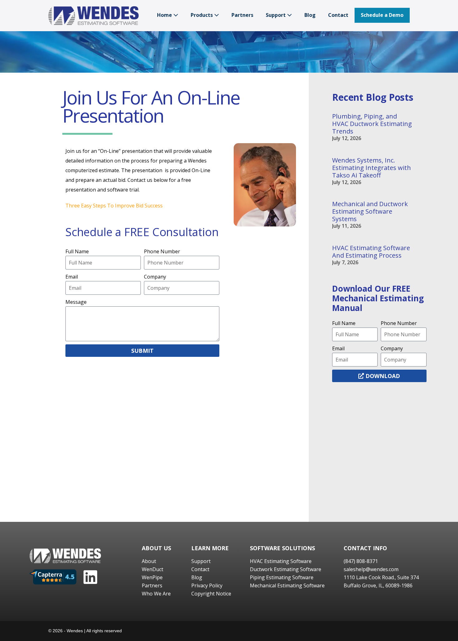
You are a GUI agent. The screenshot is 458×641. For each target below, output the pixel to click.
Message (76, 302)
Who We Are (156, 593)
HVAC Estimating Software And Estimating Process (371, 252)
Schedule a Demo (382, 15)
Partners (242, 15)
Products (202, 15)
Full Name (77, 251)
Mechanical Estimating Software (287, 585)
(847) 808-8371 (361, 561)
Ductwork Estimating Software (285, 569)
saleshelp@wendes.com (371, 569)
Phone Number (162, 251)
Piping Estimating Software (281, 577)
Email (71, 276)
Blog (310, 15)
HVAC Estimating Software (281, 561)
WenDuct (152, 569)
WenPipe (152, 577)
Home (165, 15)
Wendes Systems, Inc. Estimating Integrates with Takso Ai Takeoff (371, 167)
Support (276, 15)
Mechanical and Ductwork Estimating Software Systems (370, 211)
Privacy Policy (206, 585)
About (149, 561)
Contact (338, 15)
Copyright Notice (211, 593)
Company (155, 276)
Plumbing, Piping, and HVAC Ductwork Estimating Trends (372, 123)
